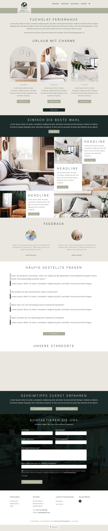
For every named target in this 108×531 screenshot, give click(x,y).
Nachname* (60, 430)
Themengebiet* (61, 439)
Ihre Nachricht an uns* (30, 448)
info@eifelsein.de (44, 513)
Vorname (25, 430)
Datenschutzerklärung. (70, 472)
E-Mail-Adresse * (28, 439)
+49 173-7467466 (41, 510)
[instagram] (80, 501)
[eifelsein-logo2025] (24, 2)
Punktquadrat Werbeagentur (62, 521)
